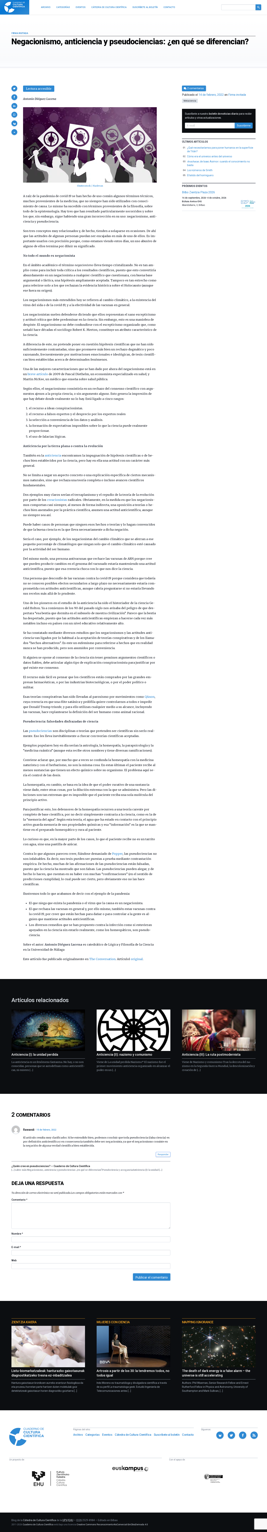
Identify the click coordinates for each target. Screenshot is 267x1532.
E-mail (16, 1247)
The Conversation (102, 959)
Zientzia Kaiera (24, 1322)
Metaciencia (190, 101)
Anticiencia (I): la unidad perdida (34, 1054)
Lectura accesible (38, 88)
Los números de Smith (200, 170)
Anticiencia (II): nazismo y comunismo (124, 1054)
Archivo (78, 1434)
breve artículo (38, 374)
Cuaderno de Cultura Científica (38, 1524)
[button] (14, 88)
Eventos (107, 1434)
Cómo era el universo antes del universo (209, 156)
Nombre (17, 1233)
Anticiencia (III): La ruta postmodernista (211, 1054)
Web (14, 1260)
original (137, 959)
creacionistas (57, 500)
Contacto (188, 1434)
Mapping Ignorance (197, 1322)
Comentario (19, 1199)
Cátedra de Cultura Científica (133, 1434)
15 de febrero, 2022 (46, 1130)
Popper (117, 853)
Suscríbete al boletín (167, 1434)
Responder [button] (163, 1154)
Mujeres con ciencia (113, 1322)
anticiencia (53, 455)
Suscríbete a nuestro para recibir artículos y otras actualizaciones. (218, 115)
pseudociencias (40, 731)
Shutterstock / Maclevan (90, 185)
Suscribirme (244, 125)
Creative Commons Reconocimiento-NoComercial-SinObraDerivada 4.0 (112, 1524)
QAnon (150, 697)
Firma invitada (19, 33)
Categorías (92, 1434)
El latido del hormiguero (200, 175)
